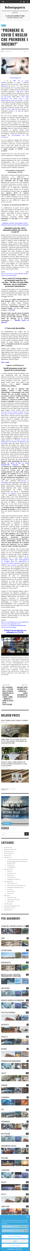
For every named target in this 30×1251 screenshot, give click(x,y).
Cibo (8, 871)
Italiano (6, 789)
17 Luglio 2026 (4, 767)
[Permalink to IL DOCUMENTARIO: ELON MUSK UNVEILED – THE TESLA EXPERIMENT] (25, 1211)
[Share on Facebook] (22, 51)
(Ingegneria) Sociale (12, 879)
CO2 (8, 889)
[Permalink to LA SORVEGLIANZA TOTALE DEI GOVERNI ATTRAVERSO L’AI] (18, 1151)
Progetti (9, 865)
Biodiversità (10, 897)
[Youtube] (23, 1)
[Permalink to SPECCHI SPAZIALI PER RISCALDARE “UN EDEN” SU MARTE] (18, 1187)
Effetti (5, 895)
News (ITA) (7, 851)
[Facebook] (20, 1)
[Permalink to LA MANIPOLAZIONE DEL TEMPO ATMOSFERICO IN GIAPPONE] (18, 931)
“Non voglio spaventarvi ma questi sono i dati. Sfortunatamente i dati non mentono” (15, 98)
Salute (4, 25)
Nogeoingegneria (16, 78)
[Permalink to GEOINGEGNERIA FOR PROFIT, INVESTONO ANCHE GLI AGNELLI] (25, 1102)
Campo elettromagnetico (10, 906)
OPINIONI (6, 847)
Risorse (9, 875)
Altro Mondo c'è (8, 908)
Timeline (6, 857)
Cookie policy (10, 1249)
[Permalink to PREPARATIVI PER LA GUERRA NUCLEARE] (8, 1163)
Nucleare (9, 891)
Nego (15, 1241)
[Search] (3, 1)
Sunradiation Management (14, 887)
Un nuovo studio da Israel (13, 109)
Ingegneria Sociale (8, 849)
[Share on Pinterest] (28, 51)
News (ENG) (7, 853)
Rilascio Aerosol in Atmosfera (14, 885)
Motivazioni (7, 869)
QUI (13, 310)
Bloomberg (4, 86)
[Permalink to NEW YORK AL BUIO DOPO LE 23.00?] (18, 1102)
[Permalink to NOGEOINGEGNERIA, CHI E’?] (8, 1030)
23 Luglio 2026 (4, 745)
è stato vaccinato (11, 565)
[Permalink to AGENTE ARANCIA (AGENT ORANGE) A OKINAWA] (15, 730)
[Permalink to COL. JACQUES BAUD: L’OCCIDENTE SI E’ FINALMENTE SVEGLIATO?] (18, 1030)
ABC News (20, 91)
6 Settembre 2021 (8, 51)
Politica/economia (12, 899)
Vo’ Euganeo (12, 493)
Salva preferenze (15, 1245)
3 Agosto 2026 (4, 722)
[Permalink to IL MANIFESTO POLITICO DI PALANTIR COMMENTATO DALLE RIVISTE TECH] (25, 1151)
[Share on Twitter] (25, 51)
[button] (27, 1217)
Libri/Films (6, 904)
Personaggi (10, 867)
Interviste (6, 855)
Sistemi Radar (10, 883)
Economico (10, 877)
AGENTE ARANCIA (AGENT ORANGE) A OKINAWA (14, 720)
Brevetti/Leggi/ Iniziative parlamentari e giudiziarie (11, 975)
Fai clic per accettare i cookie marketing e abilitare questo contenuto (15, 645)
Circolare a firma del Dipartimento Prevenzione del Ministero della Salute (15, 441)
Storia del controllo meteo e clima (16, 859)
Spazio (9, 893)
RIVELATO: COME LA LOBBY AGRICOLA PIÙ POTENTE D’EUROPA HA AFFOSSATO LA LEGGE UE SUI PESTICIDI (14, 764)
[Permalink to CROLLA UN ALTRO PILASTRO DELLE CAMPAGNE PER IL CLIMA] (25, 1114)
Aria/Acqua (10, 873)
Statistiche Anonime (15, 1236)
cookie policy (18, 1249)
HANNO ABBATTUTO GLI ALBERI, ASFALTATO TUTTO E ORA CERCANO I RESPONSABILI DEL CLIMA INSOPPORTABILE (14, 741)
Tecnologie (7, 881)
